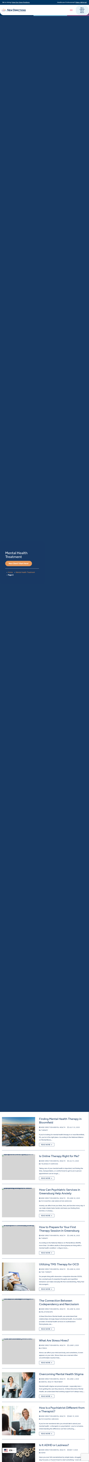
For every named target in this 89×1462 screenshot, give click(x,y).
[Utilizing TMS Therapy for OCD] (18, 1276)
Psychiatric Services (50, 1419)
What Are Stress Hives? (54, 1340)
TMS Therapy (46, 1272)
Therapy (44, 1130)
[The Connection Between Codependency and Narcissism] (18, 1315)
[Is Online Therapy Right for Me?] (18, 1167)
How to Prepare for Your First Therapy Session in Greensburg (59, 1228)
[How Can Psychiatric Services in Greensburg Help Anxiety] (18, 1202)
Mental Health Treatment (25, 572)
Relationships (47, 1312)
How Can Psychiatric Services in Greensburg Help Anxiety (59, 1191)
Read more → (46, 1145)
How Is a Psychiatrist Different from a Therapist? (62, 1409)
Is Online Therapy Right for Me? (59, 1156)
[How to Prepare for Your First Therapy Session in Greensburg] (18, 1240)
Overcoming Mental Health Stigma (61, 1374)
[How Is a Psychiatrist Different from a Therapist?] (18, 1420)
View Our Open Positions (21, 2)
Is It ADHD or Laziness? (54, 1445)
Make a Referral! (81, 2)
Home (10, 572)
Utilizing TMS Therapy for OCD (59, 1264)
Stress (44, 1348)
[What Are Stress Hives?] (18, 1351)
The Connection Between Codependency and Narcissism (59, 1302)
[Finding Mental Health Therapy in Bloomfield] (18, 1131)
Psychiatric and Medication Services (56, 1201)
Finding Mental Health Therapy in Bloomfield (60, 1120)
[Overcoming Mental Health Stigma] (18, 1385)
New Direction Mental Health (53, 1127)
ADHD (43, 1453)
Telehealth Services (49, 1164)
